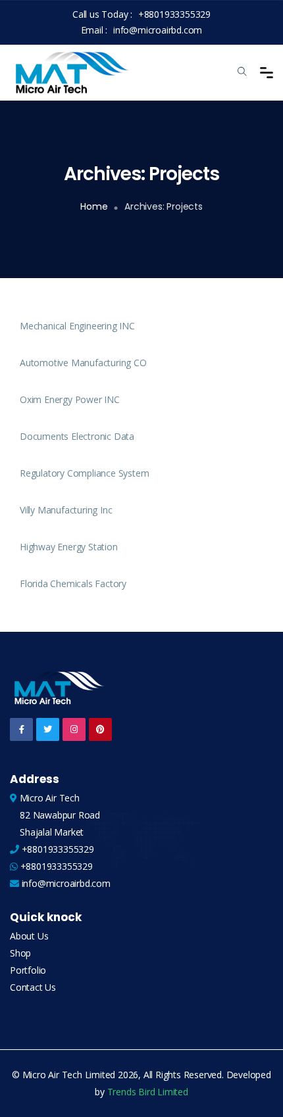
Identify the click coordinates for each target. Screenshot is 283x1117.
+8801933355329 (174, 14)
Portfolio (28, 970)
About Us (29, 936)
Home (93, 206)
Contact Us (33, 987)
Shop (20, 953)
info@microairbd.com (157, 30)
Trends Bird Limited (147, 1091)
